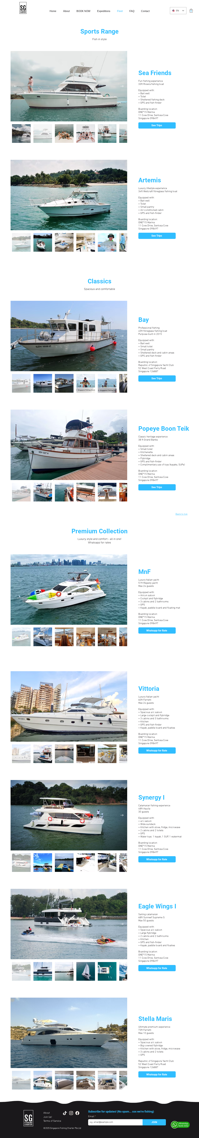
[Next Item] (122, 86)
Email (91, 1116)
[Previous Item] (15, 86)
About (46, 1113)
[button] (191, 11)
